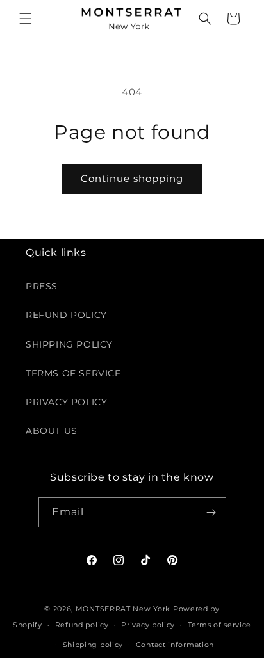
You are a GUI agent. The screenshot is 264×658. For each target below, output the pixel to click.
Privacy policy (148, 624)
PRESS (42, 286)
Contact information (175, 644)
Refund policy (82, 624)
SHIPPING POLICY (69, 344)
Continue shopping (132, 178)
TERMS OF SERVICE (73, 373)
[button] (26, 18)
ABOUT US (52, 431)
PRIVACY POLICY (66, 402)
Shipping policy (93, 644)
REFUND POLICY (66, 315)
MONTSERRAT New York (123, 608)
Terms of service (219, 624)
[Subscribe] (211, 512)
